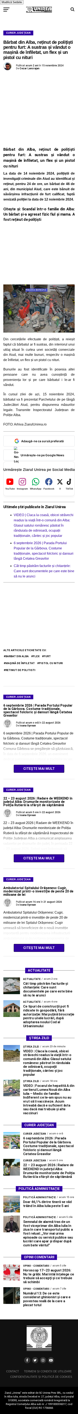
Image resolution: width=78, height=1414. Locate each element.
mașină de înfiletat (20, 663)
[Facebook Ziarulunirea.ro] (27, 1360)
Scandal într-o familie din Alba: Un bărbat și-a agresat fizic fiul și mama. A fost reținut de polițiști (39, 214)
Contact (12, 1371)
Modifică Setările (12, 2)
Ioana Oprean (28, 725)
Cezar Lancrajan (29, 68)
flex (36, 656)
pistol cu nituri (51, 663)
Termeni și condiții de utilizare (48, 1371)
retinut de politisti (20, 670)
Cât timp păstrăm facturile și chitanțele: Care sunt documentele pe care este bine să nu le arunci (44, 571)
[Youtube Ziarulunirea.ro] (51, 1360)
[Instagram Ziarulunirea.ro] (43, 1360)
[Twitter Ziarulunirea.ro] (35, 1360)
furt (47, 656)
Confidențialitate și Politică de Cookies (41, 1376)
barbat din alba (17, 656)
